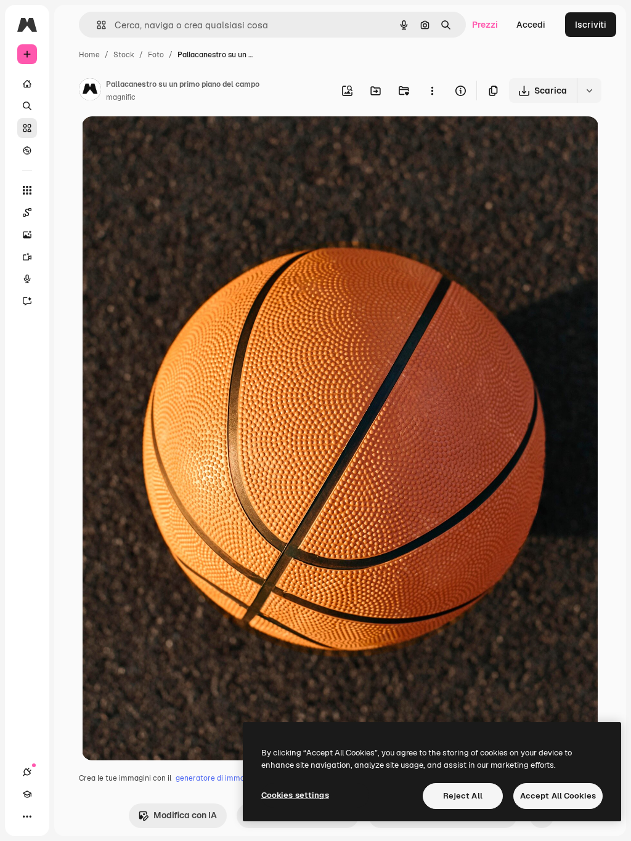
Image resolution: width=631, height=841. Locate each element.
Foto (156, 55)
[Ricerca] (27, 106)
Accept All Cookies (558, 796)
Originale (163, 140)
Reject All (462, 796)
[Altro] (27, 816)
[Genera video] (27, 257)
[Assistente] (27, 301)
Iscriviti (590, 24)
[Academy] (27, 794)
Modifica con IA (185, 815)
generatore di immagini (216, 778)
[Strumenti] (27, 190)
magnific (121, 97)
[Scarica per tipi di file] (589, 90)
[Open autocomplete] (96, 25)
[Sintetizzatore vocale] (27, 279)
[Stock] (27, 128)
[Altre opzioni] (432, 90)
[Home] (27, 84)
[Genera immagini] (27, 234)
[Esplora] (27, 150)
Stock (123, 55)
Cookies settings (295, 795)
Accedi (530, 24)
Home (89, 55)
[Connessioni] (27, 772)
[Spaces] (27, 212)
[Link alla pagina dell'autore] (90, 91)
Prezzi (485, 24)
